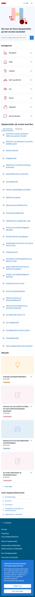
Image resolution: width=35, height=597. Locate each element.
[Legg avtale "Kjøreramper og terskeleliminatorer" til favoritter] (3, 205)
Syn (10, 89)
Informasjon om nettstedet (9, 557)
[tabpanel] (17, 240)
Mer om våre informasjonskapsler (14, 581)
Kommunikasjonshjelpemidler (15, 213)
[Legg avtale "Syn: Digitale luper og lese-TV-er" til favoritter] (3, 314)
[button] (7, 487)
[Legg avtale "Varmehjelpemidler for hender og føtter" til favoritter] (3, 330)
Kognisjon (12, 107)
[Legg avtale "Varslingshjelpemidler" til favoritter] (3, 338)
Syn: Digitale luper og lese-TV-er (15, 315)
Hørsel (11, 98)
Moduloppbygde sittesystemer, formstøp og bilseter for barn (19, 244)
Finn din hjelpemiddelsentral (9, 537)
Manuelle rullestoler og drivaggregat (17, 236)
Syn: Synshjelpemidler (12, 322)
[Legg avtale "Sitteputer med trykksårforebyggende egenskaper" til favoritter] (3, 275)
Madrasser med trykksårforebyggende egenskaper (17, 228)
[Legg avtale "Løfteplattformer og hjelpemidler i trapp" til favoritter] (3, 220)
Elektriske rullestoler (12, 150)
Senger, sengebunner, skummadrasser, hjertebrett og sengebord (17, 268)
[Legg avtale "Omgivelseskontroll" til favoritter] (3, 252)
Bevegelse (12, 53)
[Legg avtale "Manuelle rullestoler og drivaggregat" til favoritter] (3, 236)
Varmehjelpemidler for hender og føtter (18, 330)
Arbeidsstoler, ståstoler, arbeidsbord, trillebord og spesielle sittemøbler (17, 135)
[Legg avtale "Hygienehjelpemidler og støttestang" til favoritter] (3, 174)
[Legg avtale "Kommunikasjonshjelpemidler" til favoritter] (3, 213)
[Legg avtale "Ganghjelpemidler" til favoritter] (3, 158)
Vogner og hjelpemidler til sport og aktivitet (19, 346)
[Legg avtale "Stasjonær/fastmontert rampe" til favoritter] (3, 283)
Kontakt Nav (5, 533)
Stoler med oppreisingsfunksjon (15, 291)
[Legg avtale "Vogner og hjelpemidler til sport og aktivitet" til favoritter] (3, 346)
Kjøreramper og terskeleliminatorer (16, 205)
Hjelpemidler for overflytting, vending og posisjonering (18, 166)
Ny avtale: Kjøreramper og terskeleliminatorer (12, 473)
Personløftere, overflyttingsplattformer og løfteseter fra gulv (19, 260)
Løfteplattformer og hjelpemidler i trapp (18, 221)
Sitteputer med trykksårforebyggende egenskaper (17, 275)
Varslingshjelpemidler (12, 338)
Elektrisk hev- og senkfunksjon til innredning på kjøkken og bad (19, 142)
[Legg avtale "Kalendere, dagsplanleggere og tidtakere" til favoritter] (3, 189)
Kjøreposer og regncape (13, 197)
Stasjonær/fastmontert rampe (15, 283)
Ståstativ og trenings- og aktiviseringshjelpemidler (13, 299)
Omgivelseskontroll (12, 252)
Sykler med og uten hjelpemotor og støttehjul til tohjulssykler (16, 307)
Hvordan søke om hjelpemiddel (10, 545)
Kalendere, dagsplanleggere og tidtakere (18, 189)
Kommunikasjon (14, 116)
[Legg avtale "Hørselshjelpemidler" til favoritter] (3, 181)
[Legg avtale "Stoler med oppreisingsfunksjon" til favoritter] (3, 291)
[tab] (7, 129)
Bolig (10, 62)
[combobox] (15, 38)
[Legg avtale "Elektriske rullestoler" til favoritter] (3, 150)
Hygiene (12, 71)
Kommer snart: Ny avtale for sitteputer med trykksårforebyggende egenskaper (16, 408)
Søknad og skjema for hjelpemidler (11, 549)
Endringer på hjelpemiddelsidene (14, 377)
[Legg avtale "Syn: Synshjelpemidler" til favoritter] (3, 322)
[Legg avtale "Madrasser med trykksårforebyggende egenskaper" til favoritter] (3, 228)
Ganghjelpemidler (11, 158)
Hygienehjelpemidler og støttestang (17, 174)
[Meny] (32, 3)
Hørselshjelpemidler (12, 182)
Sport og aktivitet (15, 80)
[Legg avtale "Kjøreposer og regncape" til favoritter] (3, 197)
